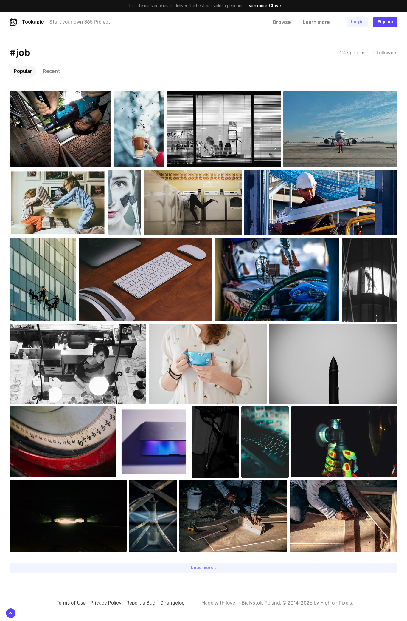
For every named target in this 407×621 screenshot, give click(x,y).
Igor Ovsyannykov (245, 242)
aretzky (188, 95)
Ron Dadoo (268, 174)
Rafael (311, 411)
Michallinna (133, 174)
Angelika (170, 328)
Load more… (203, 567)
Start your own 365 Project (79, 22)
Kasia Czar (33, 174)
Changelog (172, 603)
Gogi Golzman (268, 411)
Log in (357, 21)
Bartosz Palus (170, 174)
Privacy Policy (106, 603)
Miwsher (135, 95)
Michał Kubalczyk (108, 242)
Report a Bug (141, 603)
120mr (148, 484)
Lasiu (361, 242)
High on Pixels (336, 603)
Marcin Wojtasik (220, 411)
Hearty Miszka (37, 484)
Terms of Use (71, 603)
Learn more (256, 5)
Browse (282, 22)
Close (275, 5)
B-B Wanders (309, 95)
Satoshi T (33, 95)
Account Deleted (39, 242)
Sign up (385, 21)
